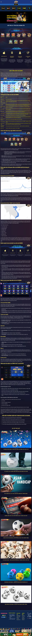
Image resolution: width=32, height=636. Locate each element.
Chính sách (18, 616)
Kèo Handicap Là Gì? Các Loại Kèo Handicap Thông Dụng (16, 493)
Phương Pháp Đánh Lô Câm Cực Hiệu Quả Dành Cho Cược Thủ (16, 449)
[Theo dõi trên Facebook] (2, 617)
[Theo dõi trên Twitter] (4, 617)
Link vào (23, 616)
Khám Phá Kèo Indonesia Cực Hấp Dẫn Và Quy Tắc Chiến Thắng (16, 537)
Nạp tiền (23, 618)
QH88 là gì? (18, 615)
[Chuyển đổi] (1, 418)
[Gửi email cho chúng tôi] (6, 617)
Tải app (23, 617)
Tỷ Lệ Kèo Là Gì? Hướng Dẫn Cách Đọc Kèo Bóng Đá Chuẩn (16, 471)
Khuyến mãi (18, 619)
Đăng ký (23, 615)
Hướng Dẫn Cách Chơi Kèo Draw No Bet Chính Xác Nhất (16, 515)
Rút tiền (23, 619)
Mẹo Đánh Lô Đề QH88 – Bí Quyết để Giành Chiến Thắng (16, 604)
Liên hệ (18, 618)
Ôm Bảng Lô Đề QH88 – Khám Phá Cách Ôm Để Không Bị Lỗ (15, 582)
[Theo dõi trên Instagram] (3, 617)
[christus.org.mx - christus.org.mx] (16, 2)
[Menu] (1, 2)
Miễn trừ (18, 617)
